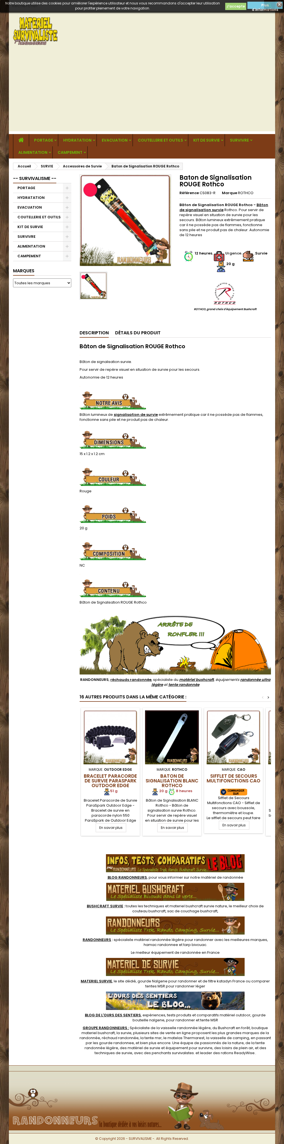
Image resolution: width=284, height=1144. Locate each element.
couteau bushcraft (149, 911)
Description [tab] (94, 333)
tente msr (153, 1038)
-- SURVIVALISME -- (34, 178)
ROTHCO (245, 193)
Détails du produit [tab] (138, 333)
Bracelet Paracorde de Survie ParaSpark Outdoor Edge (110, 781)
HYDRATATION (77, 140)
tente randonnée (183, 684)
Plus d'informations (265, 6)
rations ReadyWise (238, 1053)
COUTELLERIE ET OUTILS (160, 140)
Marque (229, 193)
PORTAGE (43, 140)
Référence (189, 193)
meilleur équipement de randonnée (168, 952)
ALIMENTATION (32, 152)
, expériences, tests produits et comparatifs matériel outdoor (167, 1015)
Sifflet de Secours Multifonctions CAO (233, 778)
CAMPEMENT (70, 152)
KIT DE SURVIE (206, 140)
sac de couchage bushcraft (192, 911)
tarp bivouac (194, 944)
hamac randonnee (161, 944)
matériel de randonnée (222, 877)
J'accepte (236, 6)
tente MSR (209, 1020)
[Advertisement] (142, 92)
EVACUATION (115, 140)
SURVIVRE (239, 140)
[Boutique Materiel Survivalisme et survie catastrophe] (142, 1080)
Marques (23, 271)
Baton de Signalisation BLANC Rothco (172, 781)
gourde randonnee (116, 1043)
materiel (198, 906)
